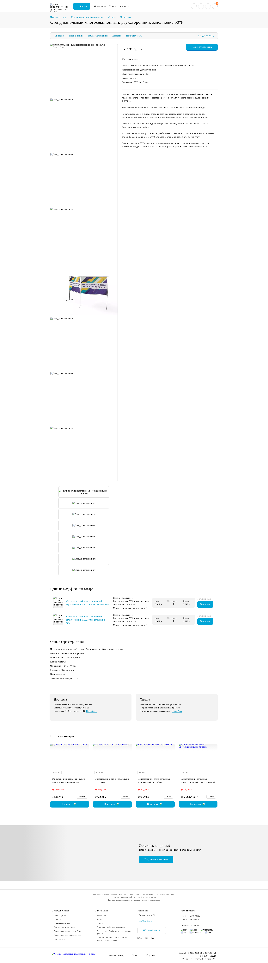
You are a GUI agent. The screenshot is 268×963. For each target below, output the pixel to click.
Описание (59, 36)
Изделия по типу (116, 955)
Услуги (112, 6)
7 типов (82, 797)
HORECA (58, 919)
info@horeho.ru (145, 921)
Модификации (76, 36)
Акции (99, 919)
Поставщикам (60, 915)
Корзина (150, 955)
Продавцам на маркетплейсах (67, 931)
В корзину (205, 604)
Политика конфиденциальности (111, 927)
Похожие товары (134, 36)
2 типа (211, 797)
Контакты (124, 6)
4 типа (125, 797)
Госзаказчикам (60, 939)
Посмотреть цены (202, 46)
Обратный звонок (151, 930)
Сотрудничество (60, 910)
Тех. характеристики (98, 36)
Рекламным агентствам (64, 927)
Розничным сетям (62, 923)
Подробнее (91, 711)
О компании (100, 6)
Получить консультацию (156, 859)
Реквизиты (101, 915)
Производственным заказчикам (68, 935)
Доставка (117, 36)
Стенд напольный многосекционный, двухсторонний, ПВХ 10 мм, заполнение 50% (85, 619)
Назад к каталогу (206, 35)
